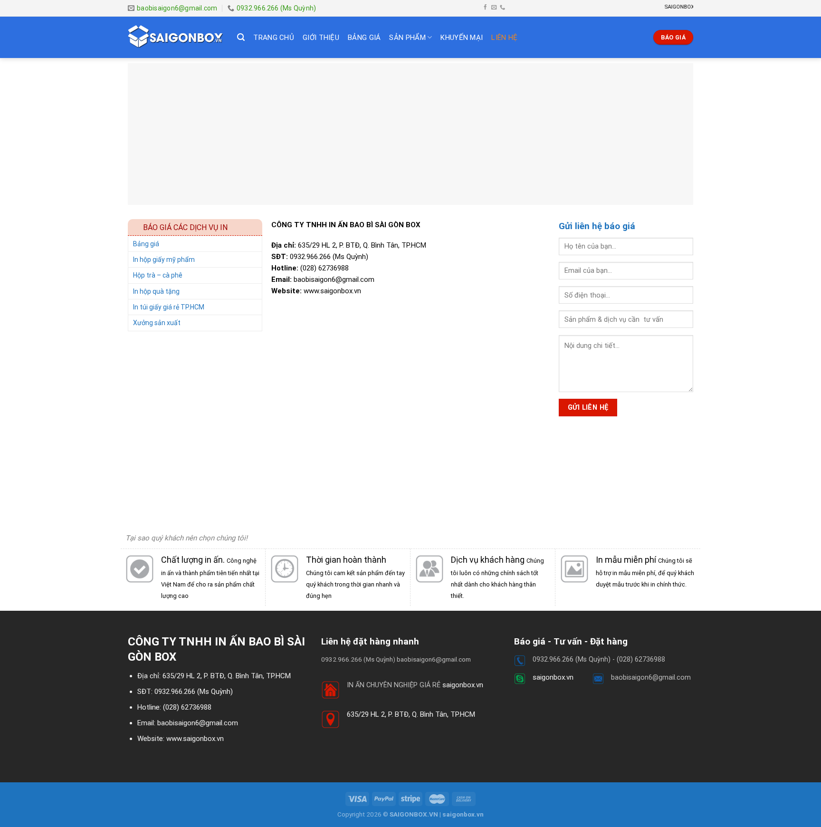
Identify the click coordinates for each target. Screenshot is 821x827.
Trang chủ (273, 37)
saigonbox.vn (462, 685)
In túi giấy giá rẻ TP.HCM (168, 307)
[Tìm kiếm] (241, 37)
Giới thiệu (321, 37)
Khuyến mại (461, 37)
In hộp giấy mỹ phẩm (164, 259)
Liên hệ (504, 37)
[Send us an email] (493, 7)
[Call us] (502, 7)
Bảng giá (364, 37)
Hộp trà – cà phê (157, 275)
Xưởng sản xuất (157, 323)
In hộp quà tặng (156, 291)
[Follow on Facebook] (485, 7)
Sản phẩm (407, 37)
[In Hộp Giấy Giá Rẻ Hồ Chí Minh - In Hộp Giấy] (175, 37)
